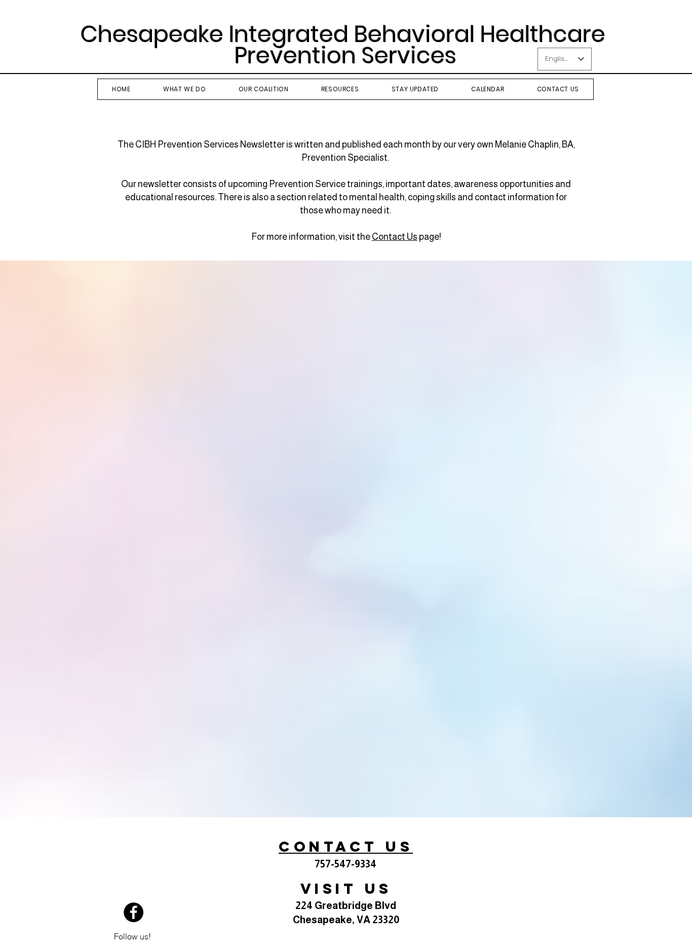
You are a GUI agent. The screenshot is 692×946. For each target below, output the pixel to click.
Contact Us (394, 237)
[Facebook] (133, 912)
